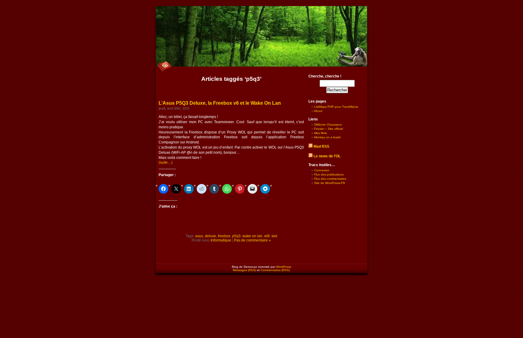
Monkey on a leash (327, 137)
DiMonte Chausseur (328, 124)
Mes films (320, 133)
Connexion (321, 170)
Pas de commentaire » (252, 240)
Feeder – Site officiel (328, 128)
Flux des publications (329, 174)
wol (274, 236)
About (318, 111)
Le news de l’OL (327, 156)
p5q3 (236, 236)
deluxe (210, 236)
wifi (267, 236)
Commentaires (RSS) (275, 270)
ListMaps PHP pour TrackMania (336, 106)
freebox (224, 236)
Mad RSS (321, 146)
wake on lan (252, 236)
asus (199, 236)
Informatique (221, 240)
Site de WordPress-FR (329, 183)
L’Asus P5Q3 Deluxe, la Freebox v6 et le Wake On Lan (220, 103)
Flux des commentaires (330, 178)
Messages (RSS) (244, 270)
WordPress (283, 266)
